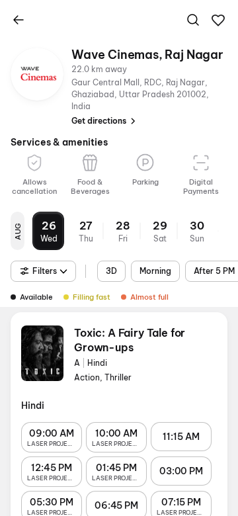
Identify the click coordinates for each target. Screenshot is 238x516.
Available (36, 297)
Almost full (149, 297)
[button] (218, 20)
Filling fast (91, 297)
